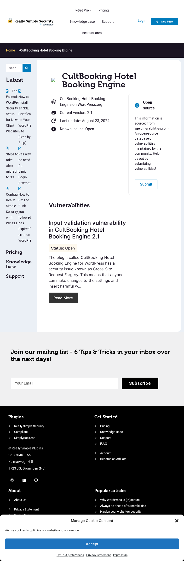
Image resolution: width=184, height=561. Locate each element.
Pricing (103, 10)
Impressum (120, 555)
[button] (176, 520)
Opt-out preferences (70, 555)
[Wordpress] (12, 480)
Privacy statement (98, 555)
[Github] (36, 480)
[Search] (27, 68)
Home (10, 50)
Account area (92, 33)
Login (142, 21)
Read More (63, 297)
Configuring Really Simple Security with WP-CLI (14, 209)
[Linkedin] (24, 480)
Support (108, 21)
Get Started (106, 416)
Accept (92, 544)
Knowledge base (82, 21)
